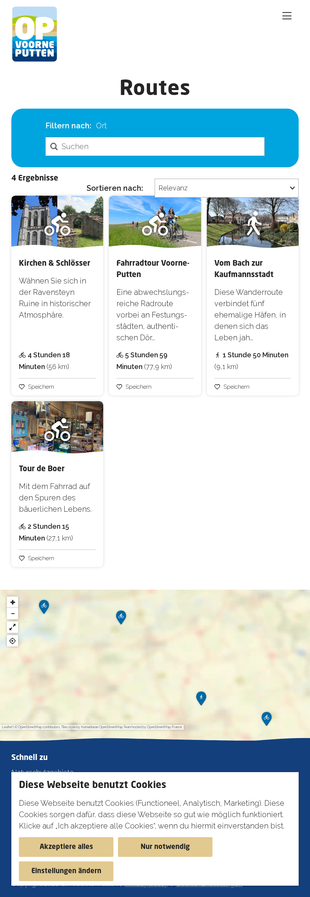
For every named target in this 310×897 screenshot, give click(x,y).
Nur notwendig (165, 847)
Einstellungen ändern (66, 871)
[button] (43, 609)
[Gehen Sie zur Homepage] (38, 34)
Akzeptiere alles (66, 847)
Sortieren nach (115, 188)
